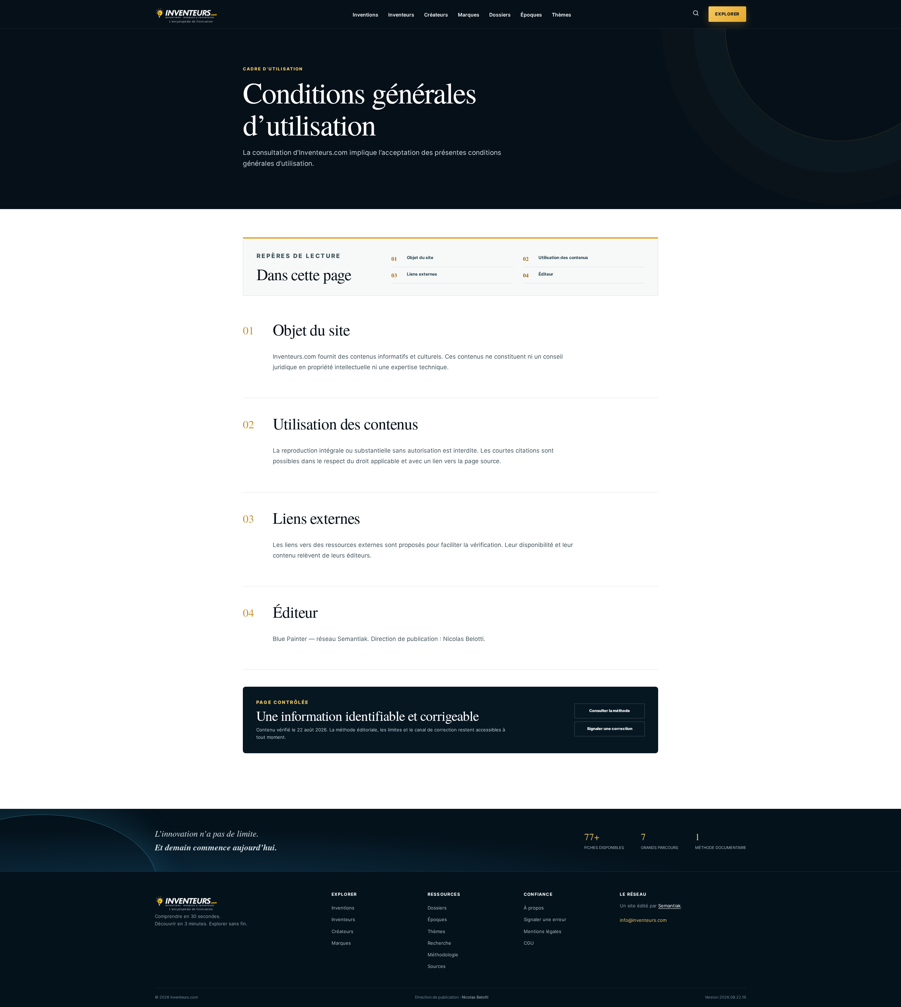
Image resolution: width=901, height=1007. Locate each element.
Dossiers (500, 15)
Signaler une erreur (545, 919)
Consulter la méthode (609, 710)
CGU (529, 943)
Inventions (365, 15)
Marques (468, 15)
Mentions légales (542, 931)
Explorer (727, 14)
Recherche (439, 943)
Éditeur (538, 275)
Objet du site (412, 258)
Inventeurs (401, 15)
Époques (531, 15)
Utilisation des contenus (555, 258)
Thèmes (561, 15)
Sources (437, 966)
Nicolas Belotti (475, 997)
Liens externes (414, 275)
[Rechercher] (696, 14)
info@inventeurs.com (643, 920)
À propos (534, 908)
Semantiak (669, 905)
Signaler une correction (609, 728)
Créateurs (436, 15)
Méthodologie (443, 954)
